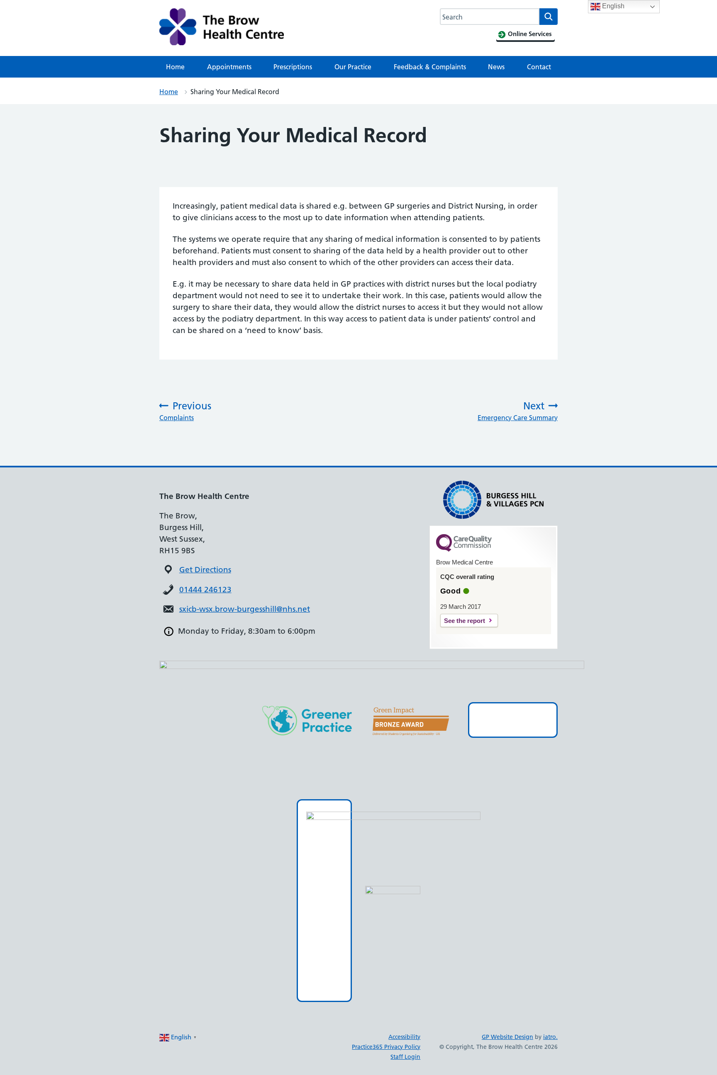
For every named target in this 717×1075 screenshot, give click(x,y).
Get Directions (205, 569)
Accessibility (404, 1037)
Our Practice (352, 67)
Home (175, 67)
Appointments (229, 67)
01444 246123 (205, 589)
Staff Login (405, 1056)
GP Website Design (507, 1037)
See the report (464, 620)
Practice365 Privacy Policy (386, 1047)
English (612, 6)
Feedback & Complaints (430, 67)
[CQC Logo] (464, 549)
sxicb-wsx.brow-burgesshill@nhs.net (244, 609)
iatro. (550, 1037)
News (496, 67)
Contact (539, 67)
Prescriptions (292, 67)
